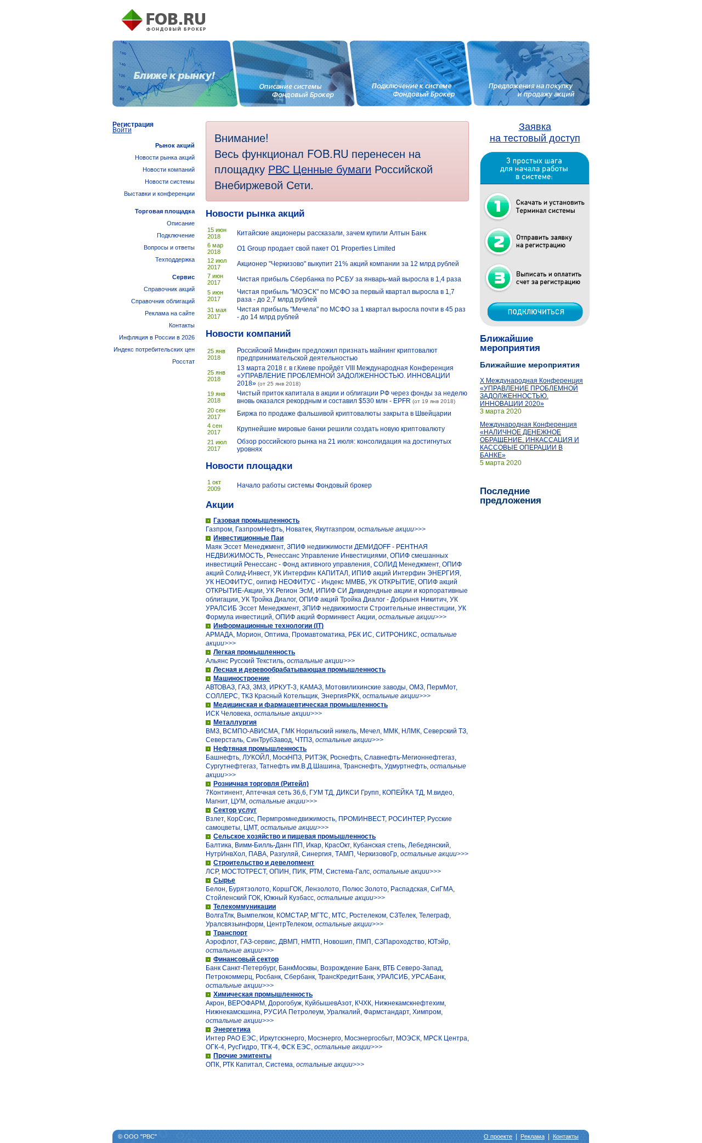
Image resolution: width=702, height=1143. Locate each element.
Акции (220, 505)
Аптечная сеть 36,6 (276, 792)
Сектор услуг (235, 810)
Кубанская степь (379, 845)
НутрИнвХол (225, 854)
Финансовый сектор (246, 959)
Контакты (182, 325)
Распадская (408, 889)
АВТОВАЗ (220, 687)
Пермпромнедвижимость (296, 819)
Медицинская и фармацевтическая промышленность (300, 705)
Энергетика (232, 1029)
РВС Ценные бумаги (319, 169)
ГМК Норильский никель (318, 731)
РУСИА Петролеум (294, 1012)
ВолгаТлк (220, 915)
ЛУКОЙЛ (255, 757)
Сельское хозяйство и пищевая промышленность (294, 836)
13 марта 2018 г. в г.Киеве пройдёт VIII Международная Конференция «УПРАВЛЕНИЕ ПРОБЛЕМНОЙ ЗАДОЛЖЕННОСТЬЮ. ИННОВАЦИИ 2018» (345, 375)
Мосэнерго (324, 1038)
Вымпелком (255, 915)
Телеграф (434, 915)
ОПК (212, 1064)
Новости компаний (248, 334)
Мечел (370, 731)
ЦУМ (238, 801)
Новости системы (170, 181)
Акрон (215, 1003)
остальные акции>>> (392, 529)
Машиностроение (241, 678)
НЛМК (410, 731)
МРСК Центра (445, 1038)
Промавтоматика (318, 634)
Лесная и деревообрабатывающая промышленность (299, 670)
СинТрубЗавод (269, 740)
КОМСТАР (291, 915)
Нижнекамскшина (233, 1012)
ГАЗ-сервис (257, 942)
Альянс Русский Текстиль (245, 661)
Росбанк (268, 977)
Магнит (217, 801)
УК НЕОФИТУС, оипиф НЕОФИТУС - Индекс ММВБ (285, 582)
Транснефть (362, 766)
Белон (215, 889)
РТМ (315, 871)
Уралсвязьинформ (234, 924)
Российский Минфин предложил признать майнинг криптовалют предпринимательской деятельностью (337, 354)
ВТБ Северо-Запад (412, 968)
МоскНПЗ (287, 757)
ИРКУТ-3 (283, 687)
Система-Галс (348, 871)
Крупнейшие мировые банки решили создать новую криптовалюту (341, 429)
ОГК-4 (215, 1047)
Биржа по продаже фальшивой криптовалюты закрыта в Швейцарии (344, 413)
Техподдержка (175, 259)
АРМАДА (219, 634)
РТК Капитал (242, 1064)
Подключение (176, 235)
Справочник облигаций (163, 301)
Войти (122, 130)
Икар (313, 845)
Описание (181, 223)
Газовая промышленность (256, 520)
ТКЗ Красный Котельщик (279, 696)
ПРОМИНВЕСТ (361, 819)
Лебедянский (428, 845)
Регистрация (133, 124)
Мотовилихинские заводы (365, 687)
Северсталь (224, 740)
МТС (339, 915)
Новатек (299, 529)
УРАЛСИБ (392, 977)
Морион (248, 634)
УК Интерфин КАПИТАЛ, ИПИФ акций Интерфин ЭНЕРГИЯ (366, 573)
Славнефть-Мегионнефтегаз (409, 757)
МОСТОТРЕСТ (244, 871)
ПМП (363, 942)
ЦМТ (250, 827)
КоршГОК (287, 889)
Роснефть (345, 757)
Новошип (338, 942)
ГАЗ (244, 687)
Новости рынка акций (255, 213)
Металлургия (235, 722)
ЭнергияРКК (340, 696)
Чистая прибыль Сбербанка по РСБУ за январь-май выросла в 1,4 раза (349, 279)
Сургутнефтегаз (231, 766)
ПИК (299, 871)
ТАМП (344, 854)
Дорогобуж (285, 1003)
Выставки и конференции (159, 193)
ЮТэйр (438, 942)
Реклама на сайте (170, 313)
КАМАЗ (311, 687)
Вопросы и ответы (169, 247)
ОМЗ (416, 687)
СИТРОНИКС (396, 634)
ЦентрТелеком (289, 924)
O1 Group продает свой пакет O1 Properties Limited (316, 248)
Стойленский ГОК (233, 898)
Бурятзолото (249, 889)
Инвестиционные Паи (248, 538)
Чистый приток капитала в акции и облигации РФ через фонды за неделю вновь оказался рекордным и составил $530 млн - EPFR (352, 397)
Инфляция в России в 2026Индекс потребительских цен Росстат (154, 349)
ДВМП (288, 942)
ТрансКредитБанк (345, 977)
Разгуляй (284, 854)
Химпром (426, 1012)
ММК (390, 731)
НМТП (310, 942)
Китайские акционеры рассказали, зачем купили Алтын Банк (331, 233)
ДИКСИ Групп (357, 792)
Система (279, 1064)
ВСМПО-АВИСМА (250, 731)
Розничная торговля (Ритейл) (261, 784)
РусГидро (242, 1047)
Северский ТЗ (444, 731)
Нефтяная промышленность (260, 748)
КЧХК (363, 1003)
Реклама (532, 1136)
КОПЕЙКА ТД (402, 792)
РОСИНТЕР (406, 819)
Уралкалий (343, 1012)
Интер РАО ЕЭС (231, 1038)
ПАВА (257, 854)
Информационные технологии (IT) (268, 626)
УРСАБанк (427, 977)
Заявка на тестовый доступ (535, 132)
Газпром (219, 529)
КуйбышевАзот (328, 1003)
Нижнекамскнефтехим (409, 1003)
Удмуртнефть (405, 766)
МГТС (319, 915)
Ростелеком (367, 915)
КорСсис (240, 819)
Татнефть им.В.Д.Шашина (299, 766)
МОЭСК (408, 1038)
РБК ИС (360, 634)
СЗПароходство (399, 942)
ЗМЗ (259, 687)
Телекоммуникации (244, 906)
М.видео (439, 792)
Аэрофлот (221, 942)
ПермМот (441, 687)
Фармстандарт (386, 1012)
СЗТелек (402, 915)
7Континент (224, 792)
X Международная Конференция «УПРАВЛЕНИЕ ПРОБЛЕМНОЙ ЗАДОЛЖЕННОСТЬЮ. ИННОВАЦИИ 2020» (531, 392)
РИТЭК (316, 757)
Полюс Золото (364, 889)
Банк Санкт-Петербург (240, 968)
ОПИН (279, 871)
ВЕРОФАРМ (246, 1003)
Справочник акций (169, 289)
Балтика (218, 845)
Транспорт (230, 933)
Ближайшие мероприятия (510, 343)
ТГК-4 (269, 1047)
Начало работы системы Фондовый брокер (304, 485)
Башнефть (222, 757)
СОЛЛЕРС (222, 696)
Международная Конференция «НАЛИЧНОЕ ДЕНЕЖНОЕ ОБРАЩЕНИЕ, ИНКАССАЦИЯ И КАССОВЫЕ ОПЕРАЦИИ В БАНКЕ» (529, 440)
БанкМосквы (298, 968)
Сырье (224, 880)
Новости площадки (249, 466)
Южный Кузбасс (289, 898)
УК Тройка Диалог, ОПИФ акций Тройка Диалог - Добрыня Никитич (343, 599)
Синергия (317, 854)
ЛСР (212, 871)
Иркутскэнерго (281, 1038)
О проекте (498, 1136)
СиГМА (442, 889)
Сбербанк (299, 977)
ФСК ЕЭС (296, 1047)
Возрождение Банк (350, 968)
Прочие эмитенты (242, 1056)
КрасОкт (337, 845)
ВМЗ (212, 731)
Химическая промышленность (263, 994)
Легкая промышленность (254, 652)
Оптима (276, 634)
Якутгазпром (334, 529)
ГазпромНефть (258, 529)
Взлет (215, 819)
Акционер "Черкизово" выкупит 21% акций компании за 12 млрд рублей (348, 264)
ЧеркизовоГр (377, 854)
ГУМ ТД (321, 792)
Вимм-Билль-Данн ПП (269, 845)
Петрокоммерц (229, 977)
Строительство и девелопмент (263, 863)
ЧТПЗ (303, 740)
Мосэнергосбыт (368, 1038)
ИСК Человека (228, 713)
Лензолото (322, 889)
